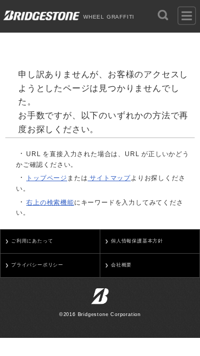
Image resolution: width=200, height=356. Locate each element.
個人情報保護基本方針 (137, 241)
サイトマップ (109, 178)
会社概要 (121, 265)
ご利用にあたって (32, 241)
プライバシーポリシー (37, 265)
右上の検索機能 (50, 202)
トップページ (46, 178)
